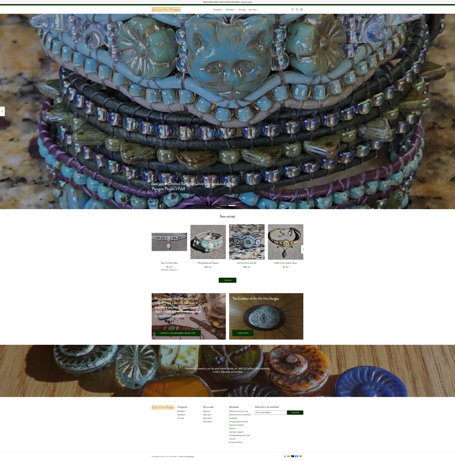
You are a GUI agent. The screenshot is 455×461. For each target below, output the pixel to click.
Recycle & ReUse (235, 442)
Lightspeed (190, 456)
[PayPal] (288, 456)
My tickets (207, 418)
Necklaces (181, 415)
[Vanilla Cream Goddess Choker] (285, 242)
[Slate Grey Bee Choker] (169, 242)
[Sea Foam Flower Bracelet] (247, 242)
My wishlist (207, 421)
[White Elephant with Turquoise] (208, 242)
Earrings (242, 9)
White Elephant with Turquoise (208, 263)
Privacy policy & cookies (238, 421)
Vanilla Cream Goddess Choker (285, 263)
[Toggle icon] (292, 9)
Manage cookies (246, 2)
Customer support (236, 432)
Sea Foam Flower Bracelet (246, 263)
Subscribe (295, 412)
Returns (232, 428)
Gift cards (253, 9)
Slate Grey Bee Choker (169, 263)
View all (227, 280)
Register (206, 411)
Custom (232, 439)
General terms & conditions (240, 415)
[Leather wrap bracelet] (166, 9)
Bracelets (181, 411)
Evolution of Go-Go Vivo (238, 411)
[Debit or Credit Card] (292, 456)
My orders (207, 415)
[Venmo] (296, 456)
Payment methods (236, 425)
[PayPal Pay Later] (300, 456)
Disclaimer (233, 418)
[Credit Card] (284, 456)
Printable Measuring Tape (239, 435)
